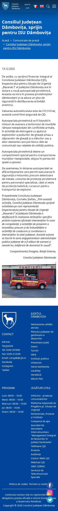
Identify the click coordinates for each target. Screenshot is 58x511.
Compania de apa (40, 421)
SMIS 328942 (38, 466)
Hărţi (33, 354)
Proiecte (35, 450)
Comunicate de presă (26, 40)
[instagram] (50, 492)
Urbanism (36, 362)
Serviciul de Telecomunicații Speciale (39, 474)
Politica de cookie (18, 484)
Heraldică (36, 374)
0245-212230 (13, 353)
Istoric (34, 346)
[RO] (35, 6)
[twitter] (50, 500)
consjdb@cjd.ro (17, 357)
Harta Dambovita (40, 366)
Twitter (6, 370)
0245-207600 (13, 349)
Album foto (37, 378)
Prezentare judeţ (40, 342)
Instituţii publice (40, 358)
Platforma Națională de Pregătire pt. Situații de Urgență (43, 406)
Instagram (7, 366)
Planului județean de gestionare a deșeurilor (42, 335)
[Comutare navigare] (53, 6)
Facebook (7, 361)
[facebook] (50, 485)
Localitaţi (36, 370)
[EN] (42, 6)
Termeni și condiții (39, 484)
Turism (34, 350)
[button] (48, 6)
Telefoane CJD (38, 446)
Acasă (5, 40)
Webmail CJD (38, 462)
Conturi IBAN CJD (40, 458)
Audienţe (36, 454)
